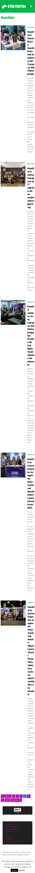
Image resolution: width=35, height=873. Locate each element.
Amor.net (9, 831)
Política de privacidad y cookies (17, 855)
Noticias (30, 27)
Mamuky (9, 836)
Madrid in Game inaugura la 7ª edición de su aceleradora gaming (30, 188)
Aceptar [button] (14, 870)
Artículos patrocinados (10, 852)
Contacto (22, 852)
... (17, 796)
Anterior (7, 796)
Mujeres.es (9, 839)
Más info (21, 870)
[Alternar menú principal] (31, 6)
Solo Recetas (10, 824)
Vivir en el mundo (12, 841)
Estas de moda (11, 826)
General (31, 602)
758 (7, 800)
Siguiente (15, 800)
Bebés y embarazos (12, 829)
